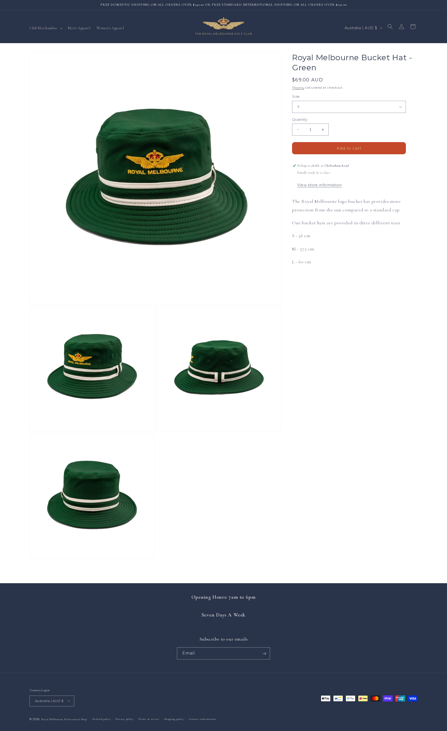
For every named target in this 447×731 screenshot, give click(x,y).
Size (296, 96)
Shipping (298, 87)
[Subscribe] (264, 654)
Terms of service (148, 718)
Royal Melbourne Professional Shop (64, 719)
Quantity (299, 119)
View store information (319, 185)
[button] (45, 28)
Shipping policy (174, 718)
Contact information (202, 718)
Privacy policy (124, 718)
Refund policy (102, 718)
